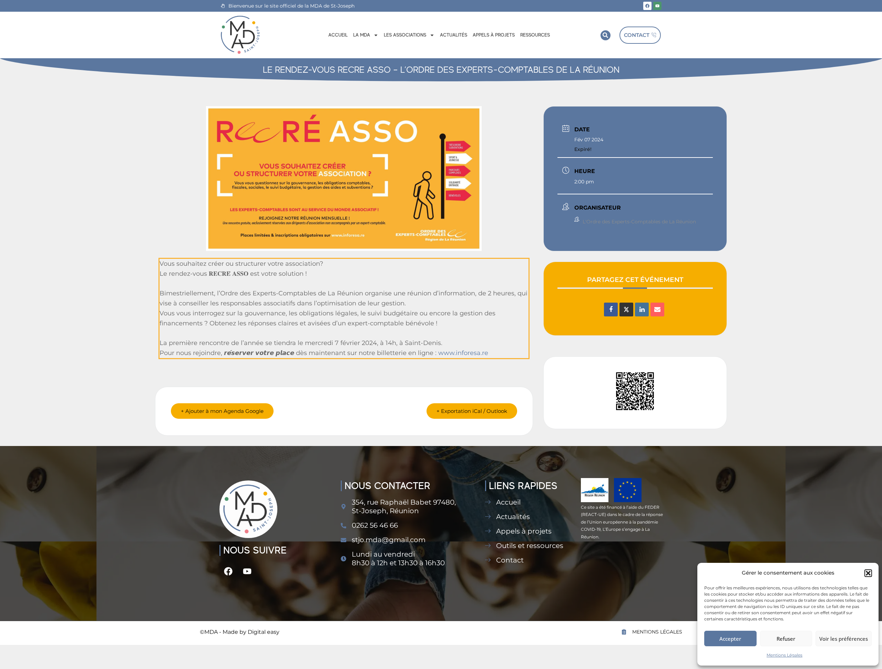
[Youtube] (657, 6)
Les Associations (405, 35)
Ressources (535, 35)
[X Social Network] (626, 309)
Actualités (453, 35)
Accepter (730, 638)
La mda (361, 35)
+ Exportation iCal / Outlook (472, 411)
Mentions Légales (784, 655)
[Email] (657, 309)
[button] (868, 573)
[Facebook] (647, 6)
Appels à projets (494, 35)
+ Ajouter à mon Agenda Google (222, 411)
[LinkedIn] (642, 309)
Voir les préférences (843, 638)
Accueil (338, 35)
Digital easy (263, 632)
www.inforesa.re (463, 353)
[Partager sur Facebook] (611, 309)
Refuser (786, 638)
